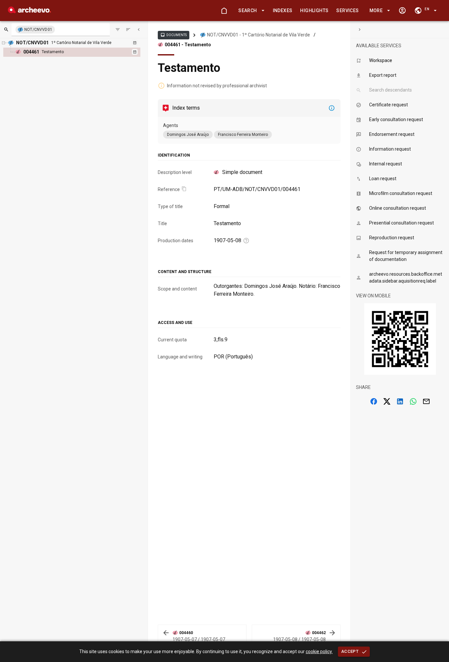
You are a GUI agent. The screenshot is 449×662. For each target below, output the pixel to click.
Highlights (314, 10)
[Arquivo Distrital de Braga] (29, 11)
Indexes (283, 10)
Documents (173, 34)
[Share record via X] (386, 401)
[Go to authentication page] (402, 10)
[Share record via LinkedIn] (400, 401)
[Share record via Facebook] (373, 401)
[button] (250, 11)
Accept (350, 651)
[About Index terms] (332, 108)
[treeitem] (79, 52)
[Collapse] (138, 29)
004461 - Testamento (188, 44)
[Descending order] (128, 29)
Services (347, 10)
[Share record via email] (426, 401)
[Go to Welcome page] (223, 10)
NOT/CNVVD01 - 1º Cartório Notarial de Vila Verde (258, 34)
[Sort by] (117, 29)
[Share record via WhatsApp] (413, 401)
